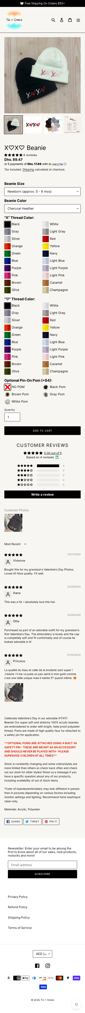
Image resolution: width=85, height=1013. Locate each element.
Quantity (9, 409)
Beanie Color (15, 201)
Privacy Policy (17, 897)
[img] (13, 555)
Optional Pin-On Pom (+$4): (28, 380)
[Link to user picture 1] (13, 692)
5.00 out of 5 (53, 453)
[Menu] (78, 20)
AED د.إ (41, 954)
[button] (13, 155)
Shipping (28, 169)
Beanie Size (14, 184)
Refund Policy (17, 907)
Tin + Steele (47, 999)
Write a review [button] (42, 494)
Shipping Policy (19, 917)
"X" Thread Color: (19, 218)
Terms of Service (20, 928)
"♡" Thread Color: (19, 299)
